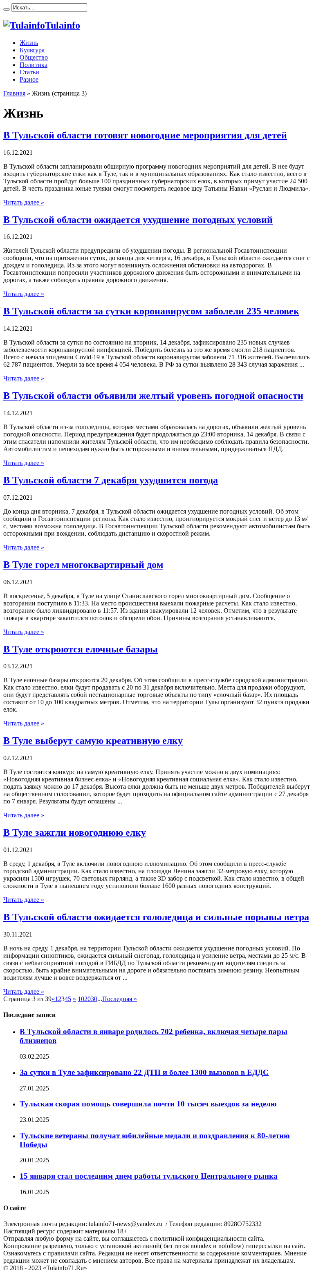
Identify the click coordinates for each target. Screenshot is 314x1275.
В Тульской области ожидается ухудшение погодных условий (138, 219)
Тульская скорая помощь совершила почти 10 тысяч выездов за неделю (148, 1103)
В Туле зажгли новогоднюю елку (74, 832)
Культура (32, 50)
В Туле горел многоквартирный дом (83, 564)
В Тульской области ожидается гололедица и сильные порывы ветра (156, 917)
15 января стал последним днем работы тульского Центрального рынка (149, 1176)
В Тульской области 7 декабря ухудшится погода (110, 480)
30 (94, 998)
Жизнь (29, 42)
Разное (29, 79)
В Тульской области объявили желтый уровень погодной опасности (153, 395)
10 (81, 998)
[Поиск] (6, 9)
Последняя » (119, 998)
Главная (14, 93)
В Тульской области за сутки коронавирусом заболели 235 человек (151, 311)
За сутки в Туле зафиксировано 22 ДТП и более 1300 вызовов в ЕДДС (144, 1072)
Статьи (29, 72)
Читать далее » (23, 202)
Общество (34, 57)
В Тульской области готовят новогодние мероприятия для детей (145, 135)
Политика (33, 64)
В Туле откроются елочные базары (80, 649)
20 (87, 998)
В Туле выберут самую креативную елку (93, 740)
